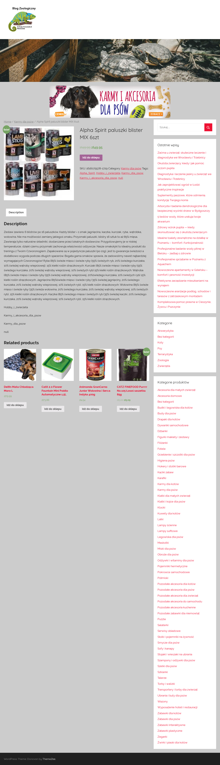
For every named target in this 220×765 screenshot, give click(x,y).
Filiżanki (163, 442)
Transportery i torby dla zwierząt (178, 689)
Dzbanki (162, 431)
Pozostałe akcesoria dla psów (176, 589)
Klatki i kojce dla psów (171, 501)
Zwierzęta (164, 366)
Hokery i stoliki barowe (172, 466)
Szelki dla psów (167, 666)
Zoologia (163, 360)
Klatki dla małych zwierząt (174, 495)
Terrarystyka (165, 354)
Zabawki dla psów (169, 719)
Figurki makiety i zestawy (173, 437)
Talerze (162, 677)
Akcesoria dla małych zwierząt (177, 390)
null (120, 178)
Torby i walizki (166, 683)
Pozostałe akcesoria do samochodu (180, 601)
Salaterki (163, 625)
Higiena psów (166, 460)
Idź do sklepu (91, 157)
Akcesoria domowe (170, 395)
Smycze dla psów (169, 642)
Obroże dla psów (168, 554)
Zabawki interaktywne (171, 725)
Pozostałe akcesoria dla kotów (177, 583)
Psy (160, 348)
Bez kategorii (166, 336)
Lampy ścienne (167, 525)
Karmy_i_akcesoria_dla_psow (98, 178)
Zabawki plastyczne (170, 730)
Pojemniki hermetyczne (172, 566)
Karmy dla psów (24, 121)
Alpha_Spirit (87, 173)
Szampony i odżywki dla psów (176, 660)
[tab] (16, 212)
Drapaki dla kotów (169, 419)
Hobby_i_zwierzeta (108, 173)
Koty (160, 342)
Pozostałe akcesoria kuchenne (177, 607)
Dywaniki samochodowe (173, 425)
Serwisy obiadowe (169, 630)
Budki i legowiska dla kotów (175, 407)
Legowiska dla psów (170, 537)
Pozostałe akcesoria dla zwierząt (178, 595)
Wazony (163, 701)
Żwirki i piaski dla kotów (172, 742)
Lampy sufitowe (168, 531)
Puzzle (162, 619)
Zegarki (162, 736)
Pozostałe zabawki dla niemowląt (179, 613)
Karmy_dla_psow (132, 173)
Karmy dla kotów (168, 484)
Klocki (161, 507)
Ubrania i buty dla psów (172, 695)
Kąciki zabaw (166, 472)
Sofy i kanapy (166, 648)
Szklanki (163, 672)
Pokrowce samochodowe (174, 572)
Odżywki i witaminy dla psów (176, 560)
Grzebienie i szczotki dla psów (176, 454)
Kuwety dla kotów (169, 513)
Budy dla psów (167, 413)
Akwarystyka (165, 330)
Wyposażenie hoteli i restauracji (177, 707)
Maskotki (163, 542)
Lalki (160, 519)
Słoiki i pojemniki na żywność (176, 636)
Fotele (162, 448)
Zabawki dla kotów (169, 713)
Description (16, 212)
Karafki (162, 478)
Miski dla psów (167, 548)
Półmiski (163, 578)
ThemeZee (49, 758)
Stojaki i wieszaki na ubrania (175, 654)
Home (7, 121)
